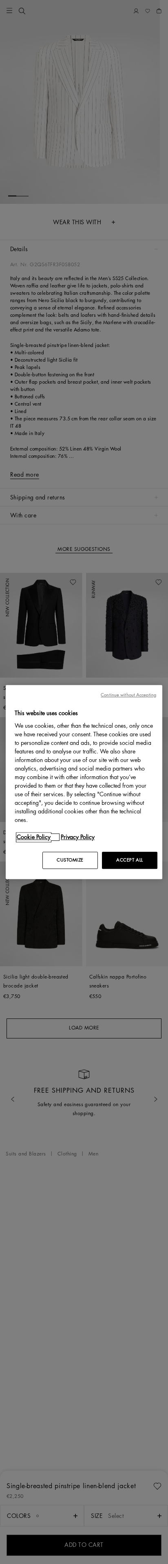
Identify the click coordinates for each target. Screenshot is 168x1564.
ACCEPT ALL (129, 860)
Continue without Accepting (128, 695)
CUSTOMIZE (70, 860)
